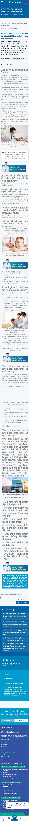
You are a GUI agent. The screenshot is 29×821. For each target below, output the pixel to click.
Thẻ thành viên (4, 759)
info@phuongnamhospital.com (14, 683)
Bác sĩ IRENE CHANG (16, 23)
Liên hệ (3, 754)
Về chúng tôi (4, 744)
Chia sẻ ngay (23, 602)
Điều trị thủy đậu (18, 116)
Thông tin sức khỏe (6, 756)
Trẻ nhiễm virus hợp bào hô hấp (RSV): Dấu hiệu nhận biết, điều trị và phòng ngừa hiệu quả (15, 624)
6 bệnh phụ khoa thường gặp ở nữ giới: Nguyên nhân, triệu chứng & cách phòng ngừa (15, 632)
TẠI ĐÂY (11, 585)
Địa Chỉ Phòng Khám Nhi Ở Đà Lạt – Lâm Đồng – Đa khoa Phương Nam (16, 553)
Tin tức (3, 749)
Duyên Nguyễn (5, 25)
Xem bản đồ (5, 770)
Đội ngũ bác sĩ (4, 746)
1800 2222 (12, 583)
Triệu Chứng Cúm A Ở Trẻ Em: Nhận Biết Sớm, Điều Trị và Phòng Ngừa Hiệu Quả (14, 616)
